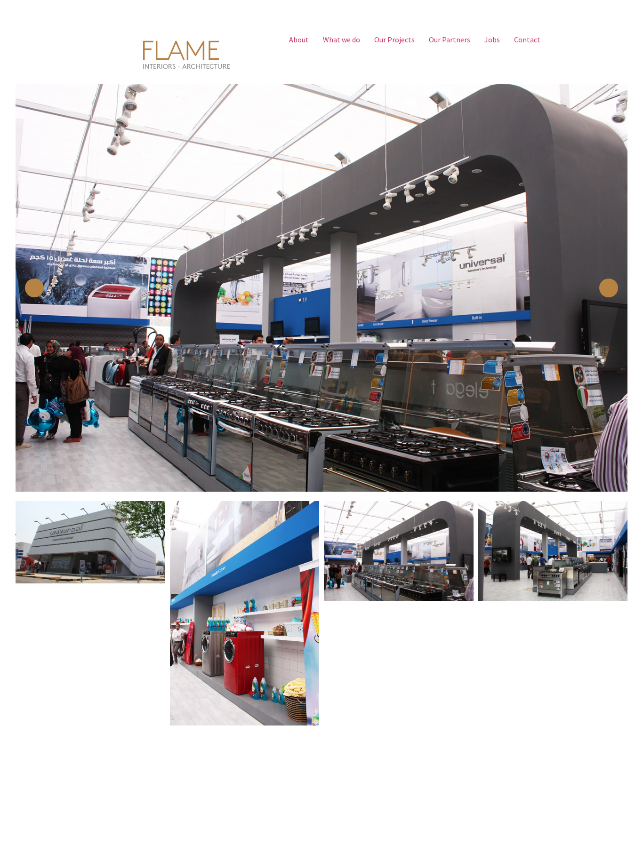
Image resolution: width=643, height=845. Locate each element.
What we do (341, 39)
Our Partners (449, 39)
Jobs (492, 39)
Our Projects (394, 39)
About (299, 39)
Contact (527, 39)
